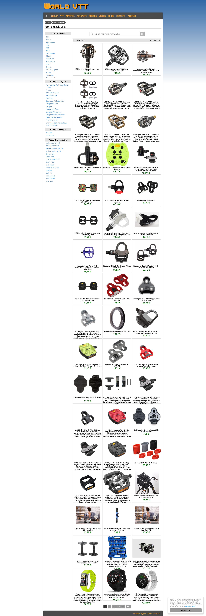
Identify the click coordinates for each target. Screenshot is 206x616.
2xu (47, 37)
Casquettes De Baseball (55, 114)
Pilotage (132, 16)
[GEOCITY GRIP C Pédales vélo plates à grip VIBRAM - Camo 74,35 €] (88, 178)
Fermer (184, 610)
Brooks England (52, 70)
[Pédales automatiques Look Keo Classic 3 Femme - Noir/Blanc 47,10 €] (146, 210)
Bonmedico (50, 61)
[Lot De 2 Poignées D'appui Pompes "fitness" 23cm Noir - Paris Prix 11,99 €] (88, 539)
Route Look (50, 162)
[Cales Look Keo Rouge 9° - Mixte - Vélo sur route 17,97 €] (117, 276)
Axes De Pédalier (52, 93)
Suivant (121, 606)
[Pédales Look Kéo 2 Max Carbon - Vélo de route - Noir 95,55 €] (117, 243)
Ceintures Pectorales (54, 117)
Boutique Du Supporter (55, 101)
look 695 (49, 173)
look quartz (50, 178)
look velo (49, 181)
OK (142, 34)
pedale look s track (53, 151)
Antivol (48, 90)
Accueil (47, 22)
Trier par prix (154, 40)
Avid (47, 45)
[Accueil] (46, 16)
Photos (93, 16)
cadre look (50, 165)
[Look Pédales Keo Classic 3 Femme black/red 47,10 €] (117, 178)
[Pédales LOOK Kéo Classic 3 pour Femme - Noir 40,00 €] (88, 145)
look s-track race (52, 145)
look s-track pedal (53, 143)
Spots (111, 16)
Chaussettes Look (53, 159)
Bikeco (48, 56)
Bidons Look (50, 154)
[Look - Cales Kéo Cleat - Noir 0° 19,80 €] (146, 178)
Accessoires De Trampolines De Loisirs (57, 86)
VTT (62, 16)
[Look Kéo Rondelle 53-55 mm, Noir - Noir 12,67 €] (117, 309)
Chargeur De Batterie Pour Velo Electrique (56, 124)
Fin (128, 606)
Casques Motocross (53, 112)
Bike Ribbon (50, 53)
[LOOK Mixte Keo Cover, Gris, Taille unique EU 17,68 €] (88, 374)
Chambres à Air (52, 120)
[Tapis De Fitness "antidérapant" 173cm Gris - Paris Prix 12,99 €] (88, 506)
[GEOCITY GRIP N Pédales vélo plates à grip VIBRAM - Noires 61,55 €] (88, 276)
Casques (49, 106)
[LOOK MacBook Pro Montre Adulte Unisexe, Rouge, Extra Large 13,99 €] (146, 342)
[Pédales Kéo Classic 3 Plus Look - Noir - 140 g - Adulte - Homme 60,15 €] (146, 243)
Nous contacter (154, 613)
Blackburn (50, 59)
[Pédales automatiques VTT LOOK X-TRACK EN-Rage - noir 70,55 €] (117, 46)
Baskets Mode (51, 95)
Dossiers (120, 16)
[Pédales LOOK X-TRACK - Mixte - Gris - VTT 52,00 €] (88, 46)
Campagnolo (51, 78)
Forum (54, 16)
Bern (48, 50)
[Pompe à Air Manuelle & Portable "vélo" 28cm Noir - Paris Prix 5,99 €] (117, 506)
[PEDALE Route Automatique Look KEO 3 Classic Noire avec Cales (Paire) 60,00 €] (146, 309)
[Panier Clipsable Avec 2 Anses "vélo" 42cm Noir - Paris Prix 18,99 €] (146, 473)
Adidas (48, 39)
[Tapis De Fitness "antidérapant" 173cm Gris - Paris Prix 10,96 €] (146, 506)
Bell (47, 48)
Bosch (48, 64)
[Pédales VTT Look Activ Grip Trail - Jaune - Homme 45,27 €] (117, 145)
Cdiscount (50, 135)
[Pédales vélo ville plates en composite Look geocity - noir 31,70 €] (88, 210)
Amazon (49, 132)
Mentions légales (139, 613)
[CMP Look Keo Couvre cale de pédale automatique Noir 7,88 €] (146, 407)
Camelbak (50, 75)
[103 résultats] (58, 83)
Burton (48, 72)
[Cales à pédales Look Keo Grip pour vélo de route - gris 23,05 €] (146, 276)
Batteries (49, 98)
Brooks (48, 67)
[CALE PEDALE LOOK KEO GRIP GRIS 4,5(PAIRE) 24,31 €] (117, 342)
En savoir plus (190, 606)
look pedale (50, 176)
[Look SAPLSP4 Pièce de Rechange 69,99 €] (146, 440)
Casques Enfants (52, 109)
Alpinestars (50, 42)
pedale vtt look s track (54, 148)
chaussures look (52, 167)
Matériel (70, 16)
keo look (49, 170)
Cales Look (50, 156)
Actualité (82, 16)
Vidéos (102, 16)
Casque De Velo (52, 103)
